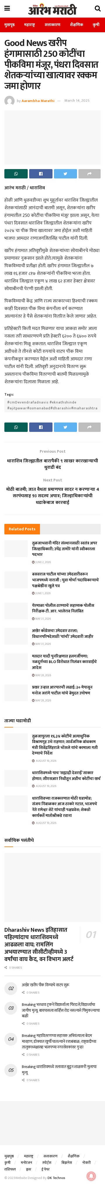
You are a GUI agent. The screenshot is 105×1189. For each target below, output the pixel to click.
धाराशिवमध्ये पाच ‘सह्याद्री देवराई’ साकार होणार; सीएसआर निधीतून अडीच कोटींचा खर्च (66, 775)
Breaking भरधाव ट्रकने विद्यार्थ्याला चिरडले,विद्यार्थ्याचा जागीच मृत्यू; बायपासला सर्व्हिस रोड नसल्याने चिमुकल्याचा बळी (60, 1010)
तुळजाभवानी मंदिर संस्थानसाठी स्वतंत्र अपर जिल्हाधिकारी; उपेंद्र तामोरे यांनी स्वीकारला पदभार (64, 549)
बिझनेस (67, 1162)
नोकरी (86, 1162)
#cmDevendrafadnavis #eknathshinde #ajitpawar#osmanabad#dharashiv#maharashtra (52, 405)
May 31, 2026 (43, 618)
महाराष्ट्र (29, 24)
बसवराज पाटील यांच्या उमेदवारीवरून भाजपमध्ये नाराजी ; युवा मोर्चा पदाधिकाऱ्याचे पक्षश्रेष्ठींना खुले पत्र (65, 580)
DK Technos (56, 1178)
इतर (28, 1169)
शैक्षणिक (76, 24)
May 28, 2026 (43, 675)
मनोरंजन (26, 1162)
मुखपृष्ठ (9, 24)
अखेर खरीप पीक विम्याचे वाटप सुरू (45, 985)
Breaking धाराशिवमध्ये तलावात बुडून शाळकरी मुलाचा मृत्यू (59, 1069)
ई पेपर (45, 1169)
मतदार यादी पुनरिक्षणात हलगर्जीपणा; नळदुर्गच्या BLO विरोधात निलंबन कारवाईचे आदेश (64, 662)
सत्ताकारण (52, 24)
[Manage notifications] (91, 1176)
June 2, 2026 (43, 562)
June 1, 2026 (42, 593)
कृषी (96, 24)
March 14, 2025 (77, 100)
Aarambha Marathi (38, 100)
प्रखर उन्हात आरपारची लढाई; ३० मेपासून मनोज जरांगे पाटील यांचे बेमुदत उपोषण (62, 690)
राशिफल (10, 1169)
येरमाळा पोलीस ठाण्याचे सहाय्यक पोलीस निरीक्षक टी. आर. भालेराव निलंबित (63, 608)
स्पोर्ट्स (46, 1162)
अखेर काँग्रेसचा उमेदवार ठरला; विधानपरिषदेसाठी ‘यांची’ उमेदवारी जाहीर (62, 633)
